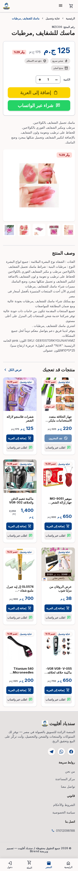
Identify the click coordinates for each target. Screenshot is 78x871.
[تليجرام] (51, 751)
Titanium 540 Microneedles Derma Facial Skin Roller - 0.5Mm (20, 674)
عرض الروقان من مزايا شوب (60, 588)
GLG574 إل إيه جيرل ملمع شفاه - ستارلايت (20, 590)
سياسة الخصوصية (63, 812)
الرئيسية (70, 18)
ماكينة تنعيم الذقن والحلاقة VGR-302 (21, 500)
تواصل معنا (68, 786)
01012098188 (65, 830)
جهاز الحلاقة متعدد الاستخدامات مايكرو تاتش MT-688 (59, 420)
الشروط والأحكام (64, 805)
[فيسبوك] (71, 751)
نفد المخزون (58, 438)
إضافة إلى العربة (20, 438)
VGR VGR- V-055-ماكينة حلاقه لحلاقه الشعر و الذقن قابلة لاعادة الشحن (59, 674)
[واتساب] (61, 751)
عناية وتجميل (53, 18)
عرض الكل (12, 369)
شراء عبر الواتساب (39, 105)
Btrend (34, 851)
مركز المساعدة (65, 779)
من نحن (70, 771)
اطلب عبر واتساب (58, 447)
